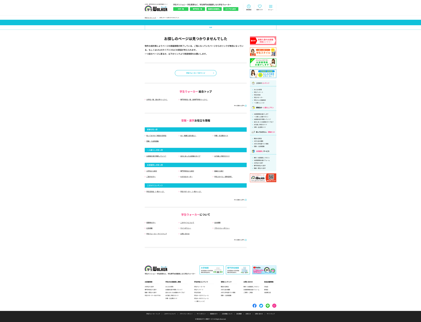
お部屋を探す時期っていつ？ (156, 156)
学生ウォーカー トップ (150, 17)
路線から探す (219, 171)
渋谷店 (266, 287)
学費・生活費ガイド (221, 136)
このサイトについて (187, 223)
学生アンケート (258, 92)
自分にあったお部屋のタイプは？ (264, 122)
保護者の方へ (151, 223)
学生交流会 (257, 95)
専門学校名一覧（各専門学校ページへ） (194, 99)
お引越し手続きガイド (222, 156)
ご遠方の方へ (151, 177)
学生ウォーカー (156, 268)
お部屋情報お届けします (261, 114)
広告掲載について (227, 314)
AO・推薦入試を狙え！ (188, 136)
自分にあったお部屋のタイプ (190, 156)
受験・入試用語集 (152, 141)
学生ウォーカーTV (199, 287)
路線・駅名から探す (260, 168)
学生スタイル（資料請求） (223, 177)
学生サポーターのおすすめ (153, 295)
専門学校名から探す (187, 171)
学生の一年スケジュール (201, 298)
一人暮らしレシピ (259, 103)
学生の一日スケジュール (201, 295)
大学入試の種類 (258, 141)
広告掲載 (149, 228)
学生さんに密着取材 (260, 100)
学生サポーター (258, 97)
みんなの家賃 (258, 89)
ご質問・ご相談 (248, 292)
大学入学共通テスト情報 (261, 144)
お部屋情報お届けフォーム (262, 160)
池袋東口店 (267, 292)
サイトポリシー (185, 228)
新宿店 (266, 290)
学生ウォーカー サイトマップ (156, 234)
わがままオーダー (186, 177)
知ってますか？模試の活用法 (156, 136)
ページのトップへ (239, 106)
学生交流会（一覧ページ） (155, 192)
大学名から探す (151, 171)
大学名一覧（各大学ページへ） (157, 99)
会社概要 (217, 223)
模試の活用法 (258, 138)
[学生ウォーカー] (156, 8)
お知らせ (248, 314)
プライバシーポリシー (222, 228)
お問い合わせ (185, 234)
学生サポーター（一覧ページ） (191, 192)
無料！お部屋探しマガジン (262, 157)
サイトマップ (271, 314)
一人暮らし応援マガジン (261, 116)
